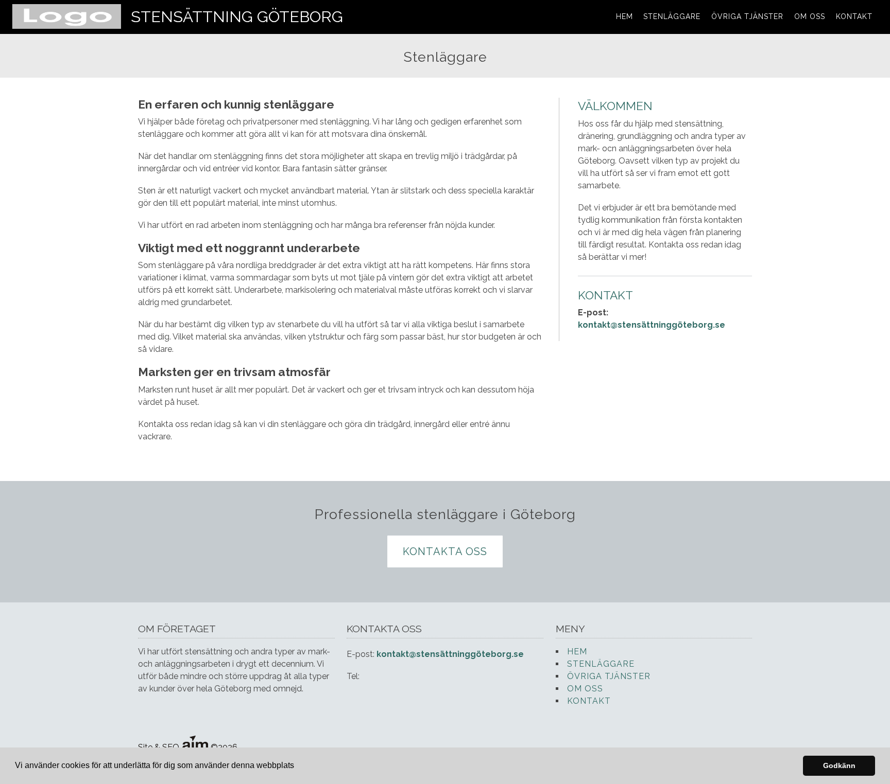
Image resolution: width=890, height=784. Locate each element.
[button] (297, 766)
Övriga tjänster (747, 16)
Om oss (809, 16)
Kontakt (854, 16)
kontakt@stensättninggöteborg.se (651, 325)
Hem (624, 16)
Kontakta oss (445, 551)
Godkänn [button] (839, 765)
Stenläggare (671, 16)
